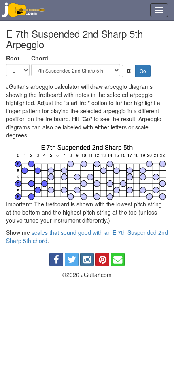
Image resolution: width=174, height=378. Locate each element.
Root (12, 58)
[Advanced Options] (129, 71)
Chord (39, 58)
